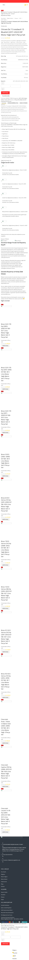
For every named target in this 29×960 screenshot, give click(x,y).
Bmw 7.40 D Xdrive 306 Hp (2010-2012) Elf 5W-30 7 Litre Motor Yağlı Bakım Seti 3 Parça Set (6, 593)
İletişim (3, 886)
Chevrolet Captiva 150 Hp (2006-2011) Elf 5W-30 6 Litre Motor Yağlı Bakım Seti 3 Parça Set (6, 771)
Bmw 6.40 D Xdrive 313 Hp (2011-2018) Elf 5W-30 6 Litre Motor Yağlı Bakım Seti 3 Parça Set (6, 504)
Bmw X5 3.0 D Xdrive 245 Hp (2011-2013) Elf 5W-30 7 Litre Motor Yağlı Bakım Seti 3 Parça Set (6, 636)
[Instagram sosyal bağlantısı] (6, 865)
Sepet (2, 899)
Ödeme (2, 897)
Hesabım (3, 894)
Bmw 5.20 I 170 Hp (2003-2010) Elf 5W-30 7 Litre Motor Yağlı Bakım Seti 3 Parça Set (6, 330)
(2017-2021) (3, 19)
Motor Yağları (4, 876)
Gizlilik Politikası (5, 905)
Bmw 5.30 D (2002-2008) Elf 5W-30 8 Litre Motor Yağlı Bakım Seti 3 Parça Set (5, 460)
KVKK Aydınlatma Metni (6, 910)
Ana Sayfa (3, 18)
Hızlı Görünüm (3, 321)
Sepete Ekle (5, 92)
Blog (2, 884)
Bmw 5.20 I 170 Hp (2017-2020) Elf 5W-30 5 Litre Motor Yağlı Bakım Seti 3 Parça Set (6, 417)
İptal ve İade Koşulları (6, 907)
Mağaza (3, 874)
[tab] (4, 103)
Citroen (16, 18)
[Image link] (11, 839)
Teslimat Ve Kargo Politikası (7, 917)
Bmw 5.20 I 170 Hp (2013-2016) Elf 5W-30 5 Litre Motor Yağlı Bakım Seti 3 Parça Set (6, 374)
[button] (5, 345)
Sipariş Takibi (4, 892)
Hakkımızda (4, 881)
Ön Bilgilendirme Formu (6, 915)
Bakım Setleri (10, 18)
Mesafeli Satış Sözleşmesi (7, 912)
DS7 (20, 18)
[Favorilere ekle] (6, 321)
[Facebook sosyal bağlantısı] (2, 865)
